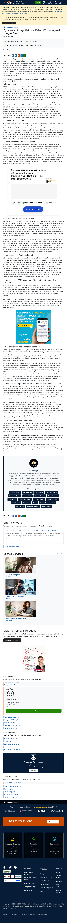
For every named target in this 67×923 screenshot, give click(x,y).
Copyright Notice (34, 914)
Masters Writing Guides (12, 797)
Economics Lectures (11, 744)
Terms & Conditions (20, 914)
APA (6, 530)
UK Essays (10, 36)
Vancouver (35, 530)
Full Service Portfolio (11, 728)
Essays (9, 27)
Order (38, 3)
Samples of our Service (12, 725)
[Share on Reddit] (19, 55)
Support (50, 3)
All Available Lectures (11, 749)
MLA (12, 530)
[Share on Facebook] (13, 55)
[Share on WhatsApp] (24, 55)
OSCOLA (54, 530)
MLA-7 (19, 530)
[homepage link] (4, 27)
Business (16, 27)
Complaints (59, 881)
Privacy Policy (8, 914)
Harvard (26, 530)
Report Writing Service (12, 717)
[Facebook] (5, 867)
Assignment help (29, 887)
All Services (28, 890)
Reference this (10, 50)
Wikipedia (45, 530)
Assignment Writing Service (13, 720)
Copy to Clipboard (11, 547)
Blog (41, 891)
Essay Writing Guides (11, 794)
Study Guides (44, 881)
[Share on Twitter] (16, 55)
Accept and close (8, 23)
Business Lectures (10, 741)
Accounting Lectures (11, 738)
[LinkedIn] (10, 867)
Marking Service (9, 722)
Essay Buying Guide (46, 888)
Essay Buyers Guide (11, 789)
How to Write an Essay (12, 786)
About (58, 872)
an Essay (33, 711)
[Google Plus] (15, 867)
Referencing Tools (10, 792)
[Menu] (4, 2)
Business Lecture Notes (12, 783)
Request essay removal (12, 640)
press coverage (40, 807)
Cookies (44, 914)
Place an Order (53, 822)
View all (59, 554)
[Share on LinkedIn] (22, 55)
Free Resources (45, 884)
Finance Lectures (10, 747)
